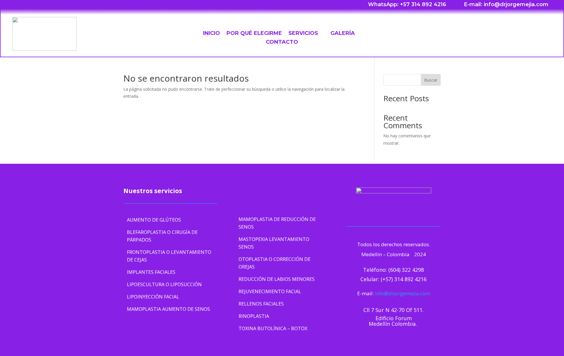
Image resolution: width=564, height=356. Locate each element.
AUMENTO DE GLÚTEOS (154, 220)
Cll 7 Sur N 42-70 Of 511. (393, 309)
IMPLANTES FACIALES (151, 272)
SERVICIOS (303, 33)
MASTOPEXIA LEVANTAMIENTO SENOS (274, 243)
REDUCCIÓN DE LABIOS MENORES (277, 279)
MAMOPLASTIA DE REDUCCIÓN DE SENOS (277, 223)
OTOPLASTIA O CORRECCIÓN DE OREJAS (274, 263)
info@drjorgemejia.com (402, 293)
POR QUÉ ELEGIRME (254, 33)
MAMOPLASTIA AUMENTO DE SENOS (168, 309)
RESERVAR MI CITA (514, 32)
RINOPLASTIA (254, 316)
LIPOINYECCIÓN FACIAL (153, 296)
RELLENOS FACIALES (261, 304)
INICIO (211, 33)
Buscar (430, 80)
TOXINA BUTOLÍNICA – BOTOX (273, 328)
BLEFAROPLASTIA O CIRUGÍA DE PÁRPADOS (162, 236)
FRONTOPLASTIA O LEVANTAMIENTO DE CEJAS (169, 256)
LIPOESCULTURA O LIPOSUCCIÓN (164, 284)
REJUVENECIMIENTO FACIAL (270, 291)
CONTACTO (282, 42)
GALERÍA (342, 33)
